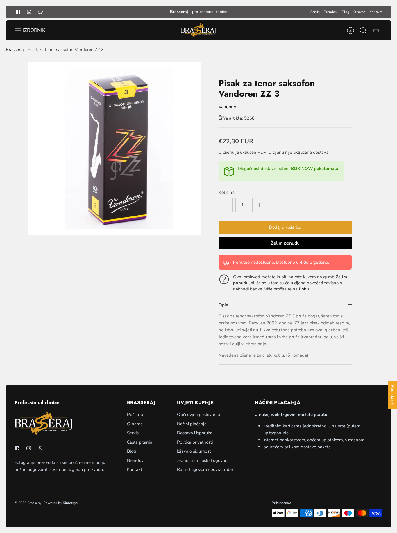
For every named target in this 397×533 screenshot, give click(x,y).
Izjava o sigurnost (194, 451)
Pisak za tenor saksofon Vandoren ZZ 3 (66, 50)
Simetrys (70, 503)
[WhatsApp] (40, 11)
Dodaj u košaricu (285, 227)
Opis (223, 305)
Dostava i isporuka (194, 433)
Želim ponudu (285, 243)
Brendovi (331, 12)
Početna (135, 415)
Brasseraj (15, 50)
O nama (359, 12)
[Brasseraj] (198, 30)
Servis (315, 12)
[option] (114, 148)
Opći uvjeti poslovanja (198, 415)
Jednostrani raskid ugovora (203, 460)
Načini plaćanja (192, 424)
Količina (227, 192)
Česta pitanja (139, 442)
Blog (345, 12)
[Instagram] (29, 11)
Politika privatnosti (195, 442)
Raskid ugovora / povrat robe (205, 469)
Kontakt (375, 12)
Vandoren (228, 107)
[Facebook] (18, 11)
